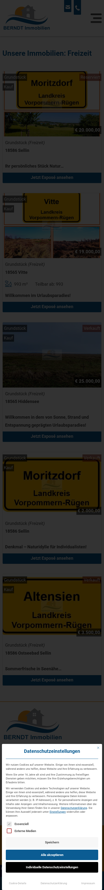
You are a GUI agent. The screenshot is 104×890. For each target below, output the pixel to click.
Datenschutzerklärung (74, 808)
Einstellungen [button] (58, 811)
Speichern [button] (52, 842)
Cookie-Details (17, 883)
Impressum (88, 883)
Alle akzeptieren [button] (52, 855)
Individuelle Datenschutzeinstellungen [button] (52, 867)
